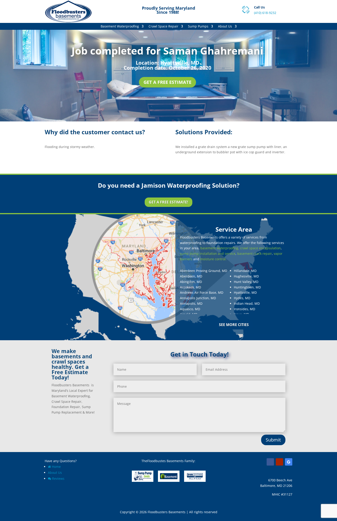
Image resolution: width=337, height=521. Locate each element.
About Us (225, 26)
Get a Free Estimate (167, 82)
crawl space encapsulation (260, 248)
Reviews (58, 478)
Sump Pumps (198, 26)
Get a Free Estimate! (168, 202)
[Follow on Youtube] (279, 462)
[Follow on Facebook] (270, 462)
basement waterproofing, (219, 248)
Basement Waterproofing (120, 26)
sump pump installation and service (207, 253)
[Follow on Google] (288, 462)
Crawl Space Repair (163, 26)
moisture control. (213, 259)
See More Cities (234, 324)
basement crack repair (254, 253)
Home (56, 466)
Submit (273, 440)
